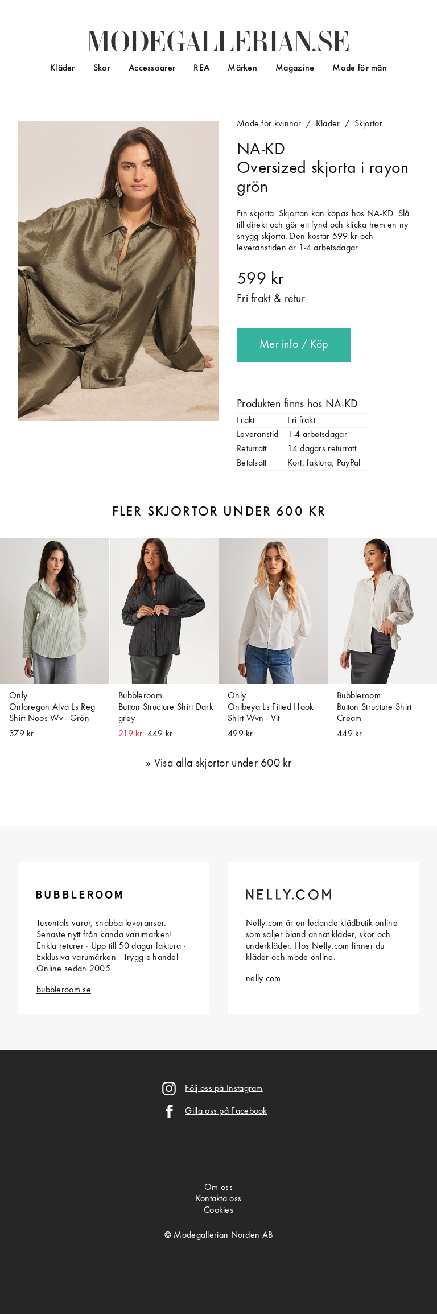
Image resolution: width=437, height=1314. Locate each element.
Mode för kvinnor (269, 124)
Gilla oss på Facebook (226, 1111)
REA (201, 68)
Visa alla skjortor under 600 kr (222, 763)
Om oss (218, 1187)
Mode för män (359, 68)
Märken (242, 68)
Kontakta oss (219, 1199)
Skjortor (368, 124)
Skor (101, 68)
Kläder (62, 68)
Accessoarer (152, 68)
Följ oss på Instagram (223, 1088)
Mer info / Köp (293, 345)
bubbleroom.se (63, 990)
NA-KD (261, 149)
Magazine (294, 68)
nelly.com (263, 978)
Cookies (218, 1210)
